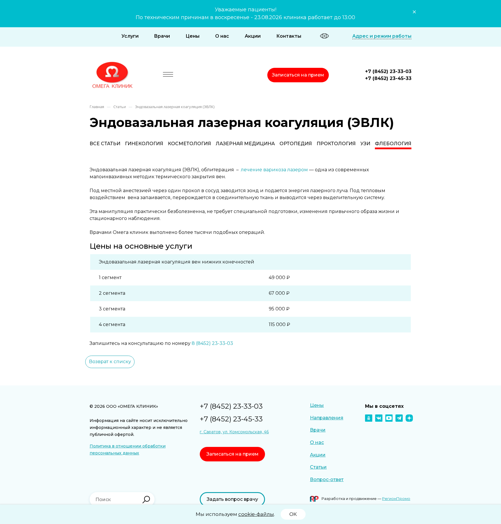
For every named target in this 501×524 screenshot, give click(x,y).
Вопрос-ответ (327, 479)
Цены (192, 36)
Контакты (288, 36)
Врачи (162, 36)
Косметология (189, 143)
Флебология (393, 143)
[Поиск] (146, 500)
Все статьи (105, 143)
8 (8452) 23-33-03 (212, 343)
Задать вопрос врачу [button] (232, 499)
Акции (253, 36)
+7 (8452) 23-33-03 (388, 71)
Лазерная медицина (245, 143)
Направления (326, 418)
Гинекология (144, 143)
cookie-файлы (256, 514)
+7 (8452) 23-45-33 (388, 78)
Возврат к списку (110, 361)
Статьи (318, 467)
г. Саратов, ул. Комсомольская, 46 (234, 431)
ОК (293, 514)
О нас (222, 36)
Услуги (130, 36)
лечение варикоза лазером (274, 169)
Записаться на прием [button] (298, 75)
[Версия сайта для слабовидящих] (324, 36)
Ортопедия (295, 143)
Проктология (336, 143)
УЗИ (365, 143)
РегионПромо (396, 498)
